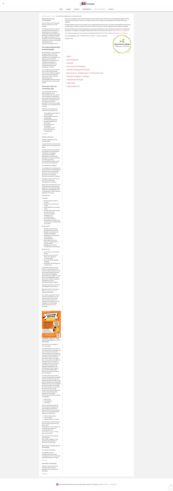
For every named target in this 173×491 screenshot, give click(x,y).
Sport (53, 16)
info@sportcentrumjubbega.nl (119, 33)
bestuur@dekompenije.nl (51, 290)
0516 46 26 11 (113, 484)
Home (61, 9)
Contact (111, 9)
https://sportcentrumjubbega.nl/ (120, 30)
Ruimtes (76, 9)
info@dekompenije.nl (49, 431)
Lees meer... (45, 133)
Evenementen (87, 9)
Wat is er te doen (99, 9)
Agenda (68, 9)
